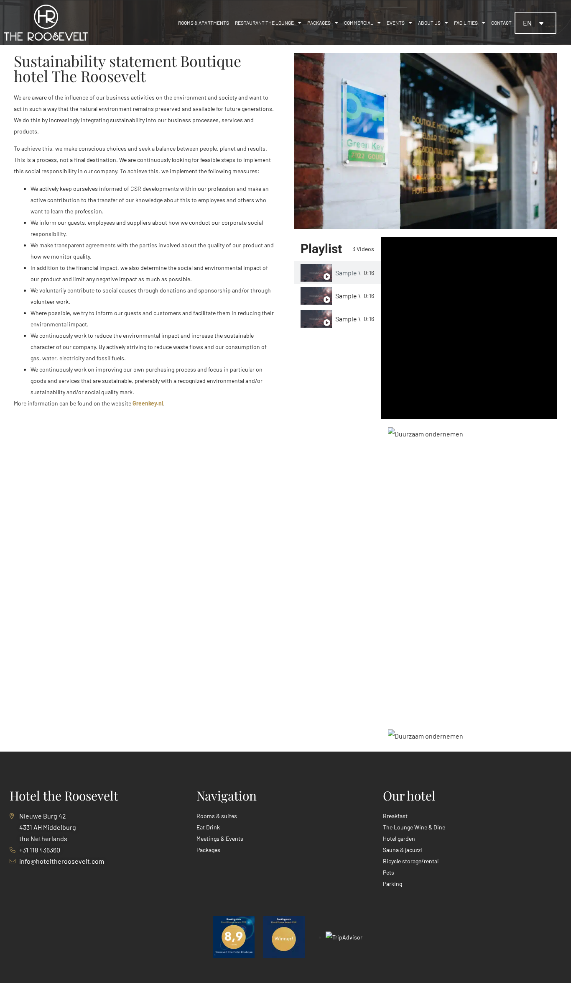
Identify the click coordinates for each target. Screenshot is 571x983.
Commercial (358, 23)
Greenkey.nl (148, 403)
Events (396, 23)
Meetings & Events (219, 838)
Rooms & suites (216, 815)
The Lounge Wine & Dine (414, 827)
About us (429, 23)
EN (528, 23)
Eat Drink (208, 827)
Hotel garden (399, 838)
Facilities (466, 23)
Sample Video (347, 273)
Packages (319, 23)
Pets (388, 872)
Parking (392, 883)
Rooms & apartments (203, 23)
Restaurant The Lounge (264, 23)
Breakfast (395, 815)
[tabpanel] (469, 328)
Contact (501, 23)
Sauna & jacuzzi (402, 849)
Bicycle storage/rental (410, 861)
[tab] (337, 272)
